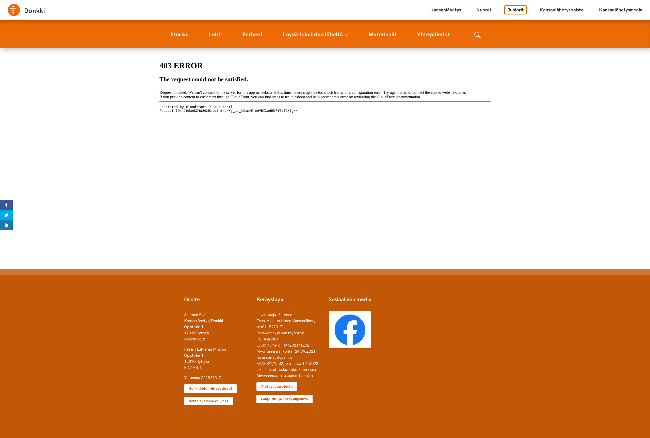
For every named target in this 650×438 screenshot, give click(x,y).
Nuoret (484, 9)
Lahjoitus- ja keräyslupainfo (284, 398)
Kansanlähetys (445, 9)
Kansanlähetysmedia (620, 9)
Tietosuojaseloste (277, 386)
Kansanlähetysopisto (562, 9)
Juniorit (515, 9)
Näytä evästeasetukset (208, 400)
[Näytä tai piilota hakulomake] (477, 34)
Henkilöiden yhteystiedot (210, 388)
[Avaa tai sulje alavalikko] (346, 33)
